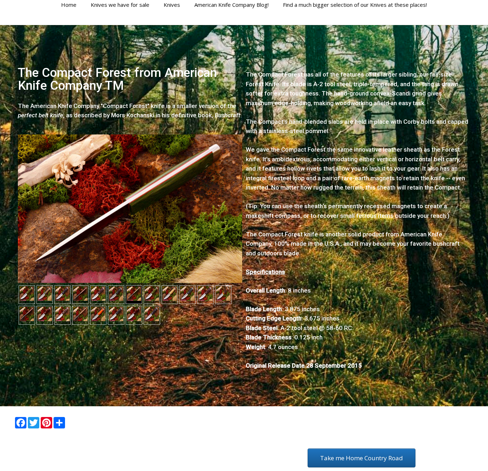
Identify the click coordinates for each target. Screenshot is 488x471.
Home (68, 4)
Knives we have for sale (120, 4)
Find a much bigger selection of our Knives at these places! (355, 4)
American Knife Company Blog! (231, 4)
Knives (172, 4)
